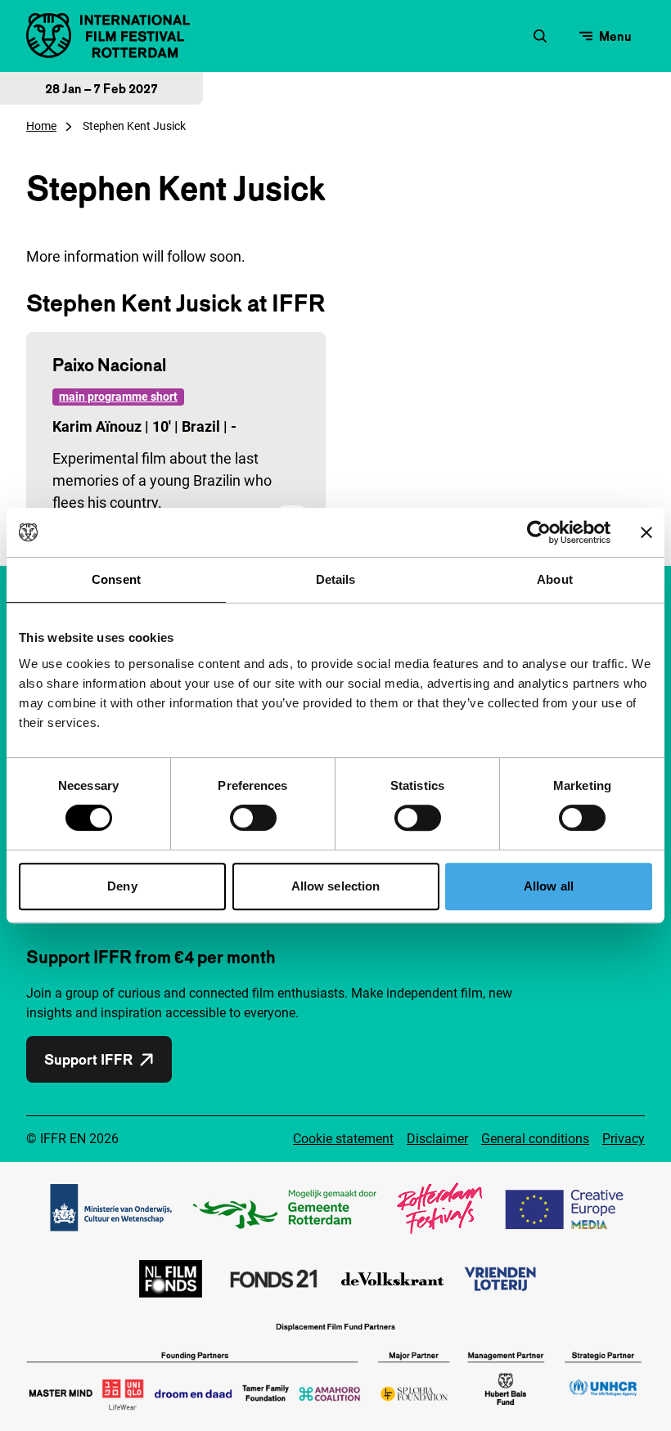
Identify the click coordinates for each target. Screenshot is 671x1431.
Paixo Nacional (109, 364)
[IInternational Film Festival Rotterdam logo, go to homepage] (108, 35)
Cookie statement (343, 1138)
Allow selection (336, 886)
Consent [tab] (116, 579)
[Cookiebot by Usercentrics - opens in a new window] (538, 532)
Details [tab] (336, 579)
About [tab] (555, 579)
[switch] (253, 818)
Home (41, 125)
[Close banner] (646, 532)
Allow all (549, 886)
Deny (122, 886)
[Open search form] (540, 36)
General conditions (535, 1138)
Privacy (623, 1138)
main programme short (118, 396)
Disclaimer (437, 1138)
